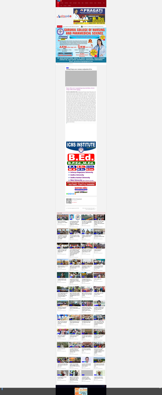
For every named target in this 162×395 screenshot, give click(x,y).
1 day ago (84, 269)
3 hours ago (72, 238)
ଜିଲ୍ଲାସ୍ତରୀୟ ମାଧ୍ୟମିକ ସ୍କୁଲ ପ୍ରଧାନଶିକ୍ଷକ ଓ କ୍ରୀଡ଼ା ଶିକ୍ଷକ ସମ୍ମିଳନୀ (87, 266)
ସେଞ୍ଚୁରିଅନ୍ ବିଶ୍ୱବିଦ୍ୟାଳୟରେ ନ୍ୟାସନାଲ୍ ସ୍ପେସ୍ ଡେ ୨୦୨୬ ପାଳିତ (87, 236)
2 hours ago (72, 225)
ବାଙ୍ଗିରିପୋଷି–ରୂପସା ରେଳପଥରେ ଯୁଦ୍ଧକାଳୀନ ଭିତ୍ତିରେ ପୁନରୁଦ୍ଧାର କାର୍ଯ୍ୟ (86, 378)
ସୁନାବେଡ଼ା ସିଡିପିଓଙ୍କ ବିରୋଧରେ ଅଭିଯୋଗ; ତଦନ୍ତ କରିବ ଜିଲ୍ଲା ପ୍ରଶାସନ (87, 294)
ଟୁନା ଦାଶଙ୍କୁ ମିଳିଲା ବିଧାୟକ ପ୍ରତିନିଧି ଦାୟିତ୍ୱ (62, 378)
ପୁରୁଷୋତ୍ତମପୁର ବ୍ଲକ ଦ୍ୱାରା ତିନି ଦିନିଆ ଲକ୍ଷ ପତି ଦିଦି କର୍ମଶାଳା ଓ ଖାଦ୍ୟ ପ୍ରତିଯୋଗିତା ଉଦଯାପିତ (99, 223)
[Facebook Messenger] (70, 194)
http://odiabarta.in (74, 202)
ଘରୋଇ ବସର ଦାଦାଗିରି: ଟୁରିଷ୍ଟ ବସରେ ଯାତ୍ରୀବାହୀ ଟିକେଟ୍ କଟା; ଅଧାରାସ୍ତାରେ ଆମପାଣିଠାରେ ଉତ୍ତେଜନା (99, 323)
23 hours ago (72, 269)
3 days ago (59, 367)
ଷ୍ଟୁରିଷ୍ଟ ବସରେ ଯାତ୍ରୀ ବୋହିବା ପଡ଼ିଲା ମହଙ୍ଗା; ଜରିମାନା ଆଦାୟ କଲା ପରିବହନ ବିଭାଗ (75, 266)
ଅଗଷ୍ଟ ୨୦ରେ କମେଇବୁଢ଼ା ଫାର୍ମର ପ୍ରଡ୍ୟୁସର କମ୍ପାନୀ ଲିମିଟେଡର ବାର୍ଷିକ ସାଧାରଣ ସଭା (75, 364)
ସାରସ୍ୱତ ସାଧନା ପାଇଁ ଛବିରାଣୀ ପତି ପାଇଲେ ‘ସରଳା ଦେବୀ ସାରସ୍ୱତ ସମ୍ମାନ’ (98, 336)
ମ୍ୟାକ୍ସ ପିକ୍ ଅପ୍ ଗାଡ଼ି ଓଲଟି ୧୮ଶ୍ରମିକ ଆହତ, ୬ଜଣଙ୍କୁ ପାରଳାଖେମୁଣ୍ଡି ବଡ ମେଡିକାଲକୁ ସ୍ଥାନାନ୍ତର (75, 281)
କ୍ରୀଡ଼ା (95, 305)
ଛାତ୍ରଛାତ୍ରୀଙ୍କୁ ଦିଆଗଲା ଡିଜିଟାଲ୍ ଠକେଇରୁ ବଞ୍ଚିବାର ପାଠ (75, 308)
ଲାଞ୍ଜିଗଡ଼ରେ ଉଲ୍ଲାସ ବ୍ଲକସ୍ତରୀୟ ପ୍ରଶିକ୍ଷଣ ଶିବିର (99, 236)
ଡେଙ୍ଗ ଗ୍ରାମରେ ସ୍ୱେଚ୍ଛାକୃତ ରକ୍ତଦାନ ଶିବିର (73, 208)
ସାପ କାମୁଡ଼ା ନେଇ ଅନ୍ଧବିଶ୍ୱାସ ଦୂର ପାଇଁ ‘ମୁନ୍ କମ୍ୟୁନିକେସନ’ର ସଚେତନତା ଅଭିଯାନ (87, 222)
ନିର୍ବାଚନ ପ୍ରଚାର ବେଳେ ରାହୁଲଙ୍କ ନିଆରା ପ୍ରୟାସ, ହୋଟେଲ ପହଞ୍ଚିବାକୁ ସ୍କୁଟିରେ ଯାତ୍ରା (88, 209)
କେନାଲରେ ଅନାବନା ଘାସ (61, 348)
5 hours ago (96, 237)
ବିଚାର (61, 5)
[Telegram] (73, 194)
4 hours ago (84, 238)
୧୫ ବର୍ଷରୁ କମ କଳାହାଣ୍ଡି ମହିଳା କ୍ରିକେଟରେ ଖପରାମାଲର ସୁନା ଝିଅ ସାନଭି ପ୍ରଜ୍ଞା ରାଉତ (99, 308)
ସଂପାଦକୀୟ (65, 5)
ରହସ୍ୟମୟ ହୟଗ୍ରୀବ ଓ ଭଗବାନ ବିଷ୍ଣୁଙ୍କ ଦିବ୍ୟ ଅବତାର (63, 266)
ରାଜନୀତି (73, 346)
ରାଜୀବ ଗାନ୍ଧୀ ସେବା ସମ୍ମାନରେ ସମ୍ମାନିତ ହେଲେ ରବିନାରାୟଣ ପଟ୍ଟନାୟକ (62, 322)
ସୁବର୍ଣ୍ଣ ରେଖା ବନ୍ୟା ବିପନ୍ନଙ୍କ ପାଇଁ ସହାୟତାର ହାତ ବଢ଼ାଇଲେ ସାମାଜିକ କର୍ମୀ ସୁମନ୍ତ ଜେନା (87, 250)
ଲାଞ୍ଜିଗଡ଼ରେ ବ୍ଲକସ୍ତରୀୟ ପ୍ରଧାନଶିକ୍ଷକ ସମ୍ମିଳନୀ (62, 308)
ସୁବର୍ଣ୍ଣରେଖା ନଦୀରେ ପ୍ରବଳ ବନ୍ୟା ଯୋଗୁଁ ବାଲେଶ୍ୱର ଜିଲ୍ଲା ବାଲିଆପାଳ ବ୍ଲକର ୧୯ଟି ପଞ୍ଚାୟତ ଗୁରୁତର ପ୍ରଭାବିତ (87, 309)
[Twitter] (72, 194)
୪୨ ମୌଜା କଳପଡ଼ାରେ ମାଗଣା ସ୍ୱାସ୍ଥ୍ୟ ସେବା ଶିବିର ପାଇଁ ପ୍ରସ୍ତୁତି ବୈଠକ (62, 250)
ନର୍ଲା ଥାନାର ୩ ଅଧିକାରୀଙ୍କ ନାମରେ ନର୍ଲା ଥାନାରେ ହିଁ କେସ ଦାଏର (86, 349)
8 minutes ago (60, 223)
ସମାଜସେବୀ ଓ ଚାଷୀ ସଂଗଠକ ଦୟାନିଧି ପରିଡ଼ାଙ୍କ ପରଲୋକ (98, 378)
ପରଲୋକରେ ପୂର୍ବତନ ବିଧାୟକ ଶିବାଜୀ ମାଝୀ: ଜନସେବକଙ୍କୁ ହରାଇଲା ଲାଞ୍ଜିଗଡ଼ (86, 364)
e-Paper (69, 5)
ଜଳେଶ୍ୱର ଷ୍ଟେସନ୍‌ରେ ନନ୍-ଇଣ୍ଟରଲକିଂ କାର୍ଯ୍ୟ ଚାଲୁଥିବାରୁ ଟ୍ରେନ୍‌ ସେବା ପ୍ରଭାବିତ (87, 280)
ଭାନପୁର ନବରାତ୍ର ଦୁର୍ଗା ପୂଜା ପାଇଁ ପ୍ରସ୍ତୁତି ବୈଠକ (74, 336)
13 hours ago (60, 268)
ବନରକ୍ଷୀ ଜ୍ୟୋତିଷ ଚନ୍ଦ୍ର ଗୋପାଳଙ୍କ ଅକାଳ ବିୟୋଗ (62, 280)
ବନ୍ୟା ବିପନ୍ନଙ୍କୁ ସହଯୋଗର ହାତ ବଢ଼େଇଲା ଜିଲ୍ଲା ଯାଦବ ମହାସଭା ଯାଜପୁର (98, 266)
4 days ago (96, 367)
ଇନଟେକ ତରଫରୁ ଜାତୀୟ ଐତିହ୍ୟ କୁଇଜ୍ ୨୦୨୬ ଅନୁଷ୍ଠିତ (62, 222)
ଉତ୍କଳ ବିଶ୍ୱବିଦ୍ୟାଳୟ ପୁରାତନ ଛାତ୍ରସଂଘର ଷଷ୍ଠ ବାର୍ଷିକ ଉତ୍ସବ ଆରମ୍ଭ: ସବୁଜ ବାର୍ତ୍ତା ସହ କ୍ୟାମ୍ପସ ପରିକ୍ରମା (63, 295)
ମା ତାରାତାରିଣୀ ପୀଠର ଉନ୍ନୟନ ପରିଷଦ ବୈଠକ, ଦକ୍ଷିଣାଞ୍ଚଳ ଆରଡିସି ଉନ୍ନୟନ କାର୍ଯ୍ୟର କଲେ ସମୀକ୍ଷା (62, 237)
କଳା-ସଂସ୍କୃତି (71, 333)
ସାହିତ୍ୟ (97, 333)
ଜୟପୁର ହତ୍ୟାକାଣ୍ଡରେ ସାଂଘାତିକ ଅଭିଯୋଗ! (98, 250)
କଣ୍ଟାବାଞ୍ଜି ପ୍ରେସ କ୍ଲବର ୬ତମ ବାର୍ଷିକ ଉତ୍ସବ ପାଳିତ (86, 322)
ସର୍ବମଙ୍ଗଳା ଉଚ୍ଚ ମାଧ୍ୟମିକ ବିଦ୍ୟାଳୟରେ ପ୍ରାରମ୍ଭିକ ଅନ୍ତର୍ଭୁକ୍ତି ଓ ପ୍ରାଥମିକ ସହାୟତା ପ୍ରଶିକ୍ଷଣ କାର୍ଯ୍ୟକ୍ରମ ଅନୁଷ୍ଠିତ (99, 350)
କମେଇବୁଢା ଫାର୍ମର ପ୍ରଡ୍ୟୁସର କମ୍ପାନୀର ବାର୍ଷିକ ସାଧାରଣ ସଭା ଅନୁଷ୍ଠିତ (87, 336)
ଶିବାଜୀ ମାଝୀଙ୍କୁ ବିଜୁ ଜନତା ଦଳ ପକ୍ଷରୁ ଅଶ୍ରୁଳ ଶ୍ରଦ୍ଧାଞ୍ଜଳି (74, 322)
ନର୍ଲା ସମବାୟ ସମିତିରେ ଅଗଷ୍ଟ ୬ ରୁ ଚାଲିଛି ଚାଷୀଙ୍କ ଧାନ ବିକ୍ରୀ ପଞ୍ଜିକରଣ (75, 236)
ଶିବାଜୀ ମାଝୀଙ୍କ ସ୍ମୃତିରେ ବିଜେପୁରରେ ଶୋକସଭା (61, 336)
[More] (75, 194)
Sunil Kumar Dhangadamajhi (62, 224)
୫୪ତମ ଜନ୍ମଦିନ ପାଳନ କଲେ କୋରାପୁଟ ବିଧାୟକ (98, 294)
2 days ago (84, 296)
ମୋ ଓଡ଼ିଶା (59, 219)
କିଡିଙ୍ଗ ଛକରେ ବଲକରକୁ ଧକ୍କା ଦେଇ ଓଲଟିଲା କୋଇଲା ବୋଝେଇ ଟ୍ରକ (99, 364)
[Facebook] (68, 194)
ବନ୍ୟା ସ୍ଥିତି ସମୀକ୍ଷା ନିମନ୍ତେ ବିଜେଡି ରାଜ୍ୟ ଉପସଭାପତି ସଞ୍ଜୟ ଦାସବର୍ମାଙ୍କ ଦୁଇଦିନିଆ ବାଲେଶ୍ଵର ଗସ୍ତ (74, 350)
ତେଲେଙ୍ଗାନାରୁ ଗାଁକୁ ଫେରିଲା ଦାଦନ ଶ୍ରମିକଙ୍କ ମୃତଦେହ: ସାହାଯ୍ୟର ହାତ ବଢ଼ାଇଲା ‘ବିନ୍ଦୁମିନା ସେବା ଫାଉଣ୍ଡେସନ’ (74, 223)
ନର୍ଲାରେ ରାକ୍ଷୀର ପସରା (98, 279)
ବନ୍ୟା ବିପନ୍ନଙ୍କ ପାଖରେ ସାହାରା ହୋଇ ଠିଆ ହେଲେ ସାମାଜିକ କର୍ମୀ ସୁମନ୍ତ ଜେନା (63, 364)
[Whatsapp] (67, 194)
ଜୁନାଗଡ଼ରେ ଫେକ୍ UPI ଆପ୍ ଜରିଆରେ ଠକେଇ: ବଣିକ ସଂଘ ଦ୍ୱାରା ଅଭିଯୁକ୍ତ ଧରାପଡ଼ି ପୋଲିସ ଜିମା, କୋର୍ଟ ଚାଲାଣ (74, 379)
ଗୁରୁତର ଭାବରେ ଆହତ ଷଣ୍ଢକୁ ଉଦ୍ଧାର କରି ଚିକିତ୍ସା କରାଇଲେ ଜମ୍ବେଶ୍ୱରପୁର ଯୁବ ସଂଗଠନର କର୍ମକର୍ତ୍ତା (75, 295)
